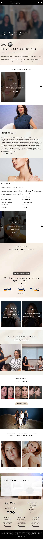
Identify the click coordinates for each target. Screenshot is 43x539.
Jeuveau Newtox (32, 450)
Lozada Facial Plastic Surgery (7, 533)
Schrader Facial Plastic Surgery (28, 532)
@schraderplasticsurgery (21, 340)
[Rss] (13, 512)
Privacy (22, 536)
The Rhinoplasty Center (16, 532)
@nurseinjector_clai (32, 468)
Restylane (32, 454)
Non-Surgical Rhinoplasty (11, 451)
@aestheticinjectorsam (11, 468)
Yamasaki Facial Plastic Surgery (20, 534)
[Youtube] (11, 512)
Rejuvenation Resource (32, 533)
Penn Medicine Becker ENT (6, 532)
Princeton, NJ (7, 519)
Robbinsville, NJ (21, 519)
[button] (2, 86)
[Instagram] (8, 512)
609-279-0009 (7, 517)
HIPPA (19, 536)
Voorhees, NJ (35, 519)
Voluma (32, 459)
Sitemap (25, 536)
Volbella (32, 456)
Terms (17, 536)
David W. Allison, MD (31, 534)
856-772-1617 (35, 517)
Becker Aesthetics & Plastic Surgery (20, 533)
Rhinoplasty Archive (38, 532)
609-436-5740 (21, 517)
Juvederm (32, 452)
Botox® (32, 448)
